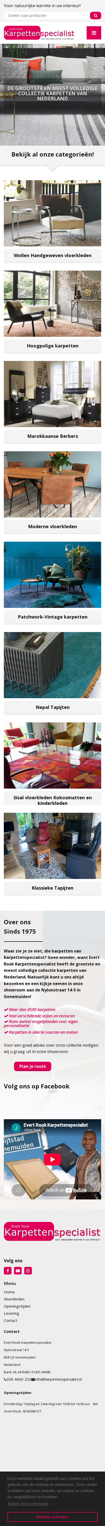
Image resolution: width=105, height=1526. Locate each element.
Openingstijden (17, 1306)
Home (9, 1291)
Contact (10, 1320)
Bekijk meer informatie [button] (28, 1504)
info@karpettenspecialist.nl (58, 1379)
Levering (11, 1313)
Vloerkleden (14, 1298)
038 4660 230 (18, 1379)
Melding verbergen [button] (52, 1517)
